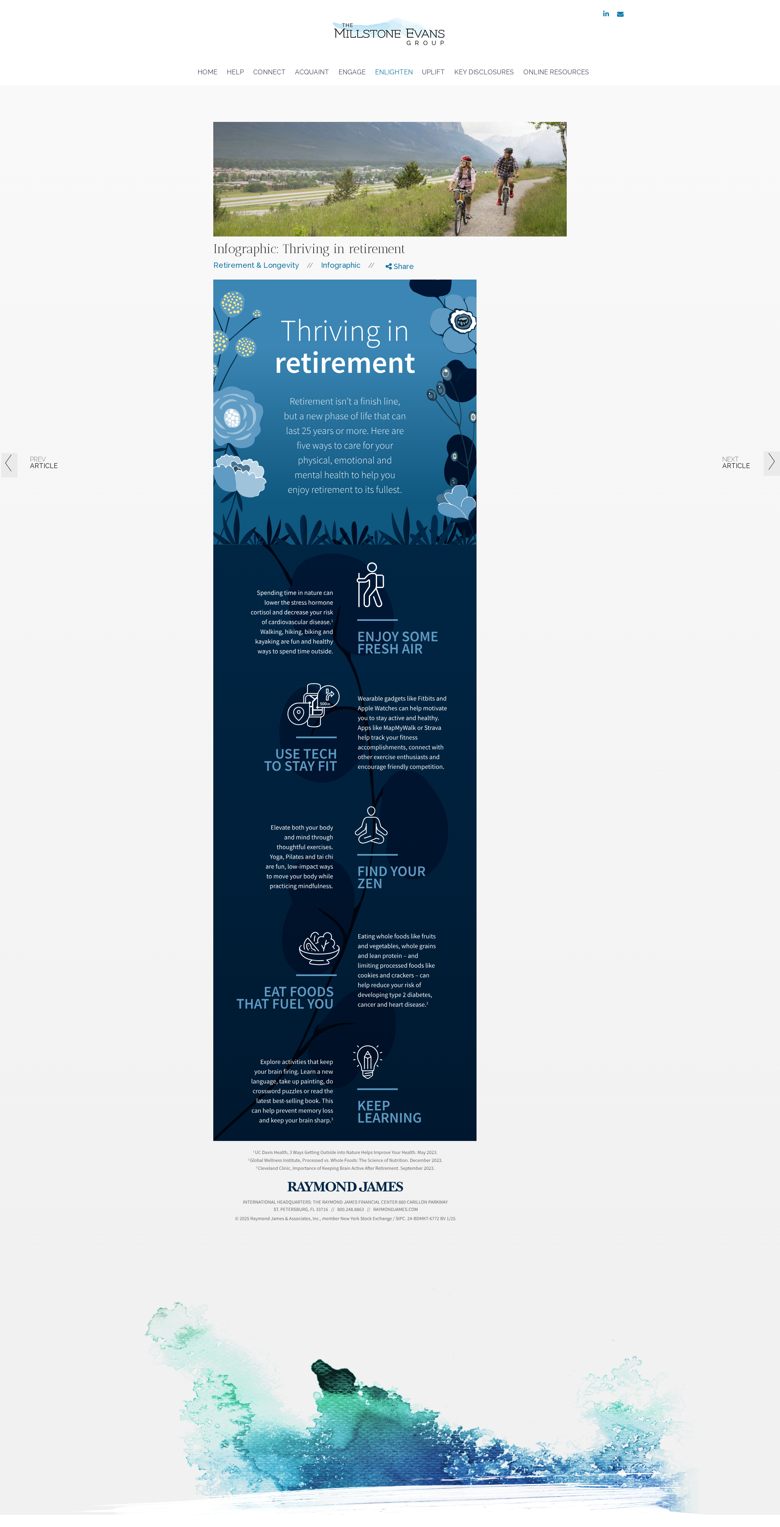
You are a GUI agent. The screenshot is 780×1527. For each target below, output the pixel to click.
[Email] (394, 311)
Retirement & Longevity (256, 265)
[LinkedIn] (394, 301)
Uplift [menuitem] (433, 72)
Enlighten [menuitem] (394, 72)
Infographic (340, 265)
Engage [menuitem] (352, 72)
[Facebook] (394, 280)
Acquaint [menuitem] (312, 72)
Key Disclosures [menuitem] (484, 72)
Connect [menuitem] (269, 72)
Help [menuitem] (235, 72)
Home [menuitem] (207, 72)
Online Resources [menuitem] (556, 72)
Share (403, 266)
